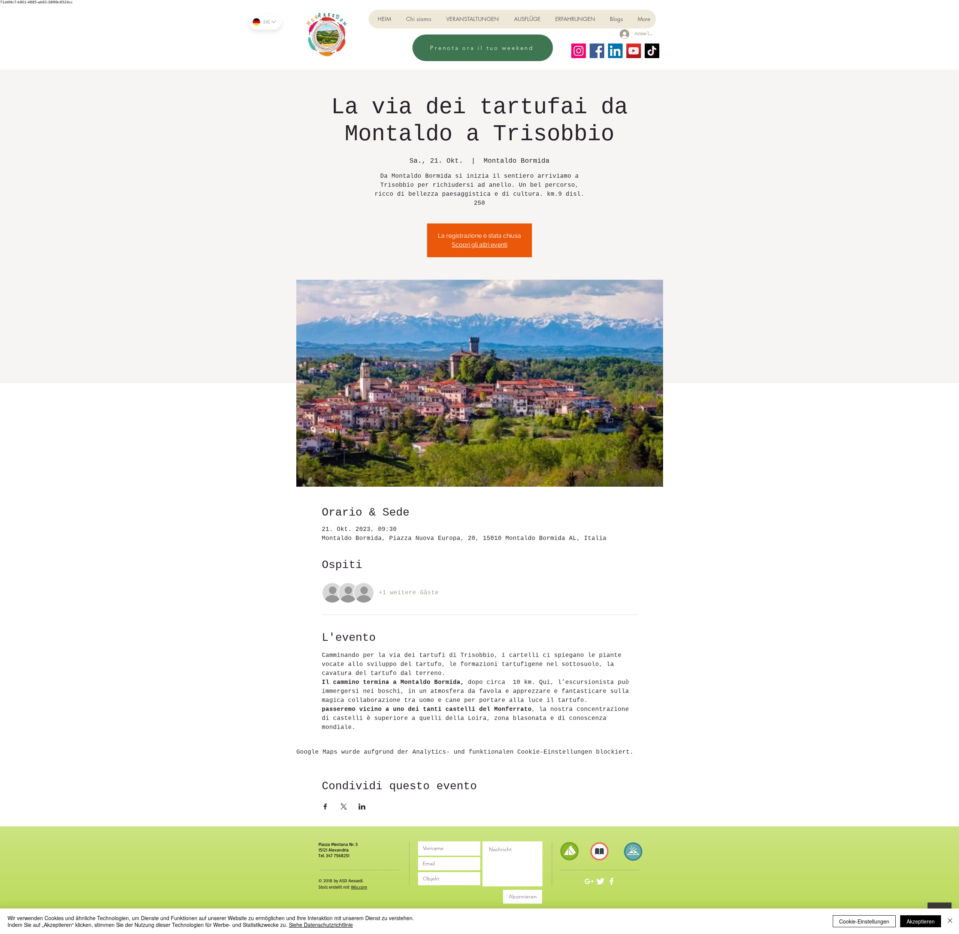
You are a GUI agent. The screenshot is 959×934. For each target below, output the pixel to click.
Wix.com (359, 887)
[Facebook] (597, 50)
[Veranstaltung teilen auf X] (343, 807)
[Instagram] (578, 50)
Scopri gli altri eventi (479, 244)
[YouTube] (633, 50)
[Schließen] (950, 921)
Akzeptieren (921, 921)
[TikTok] (652, 50)
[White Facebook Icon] (611, 881)
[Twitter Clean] (600, 881)
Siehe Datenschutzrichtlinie (321, 924)
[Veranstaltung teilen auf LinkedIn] (362, 807)
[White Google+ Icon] (589, 881)
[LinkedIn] (615, 50)
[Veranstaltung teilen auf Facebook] (325, 807)
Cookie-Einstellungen (864, 921)
